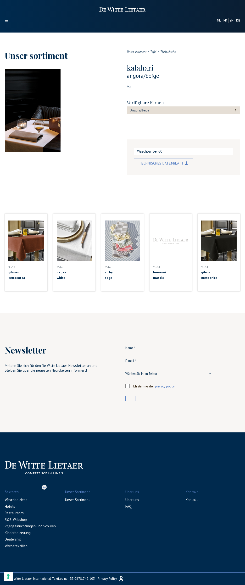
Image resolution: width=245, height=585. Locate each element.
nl (219, 20)
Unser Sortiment (77, 499)
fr (225, 20)
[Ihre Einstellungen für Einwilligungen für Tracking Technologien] (8, 576)
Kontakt (192, 499)
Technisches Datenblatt (162, 163)
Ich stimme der (154, 386)
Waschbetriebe (16, 499)
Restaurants (14, 513)
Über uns (132, 499)
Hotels (10, 506)
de (238, 20)
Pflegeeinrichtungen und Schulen (30, 526)
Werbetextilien (16, 546)
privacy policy (165, 386)
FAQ (128, 506)
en (232, 20)
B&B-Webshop (16, 519)
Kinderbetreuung (18, 532)
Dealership (13, 539)
